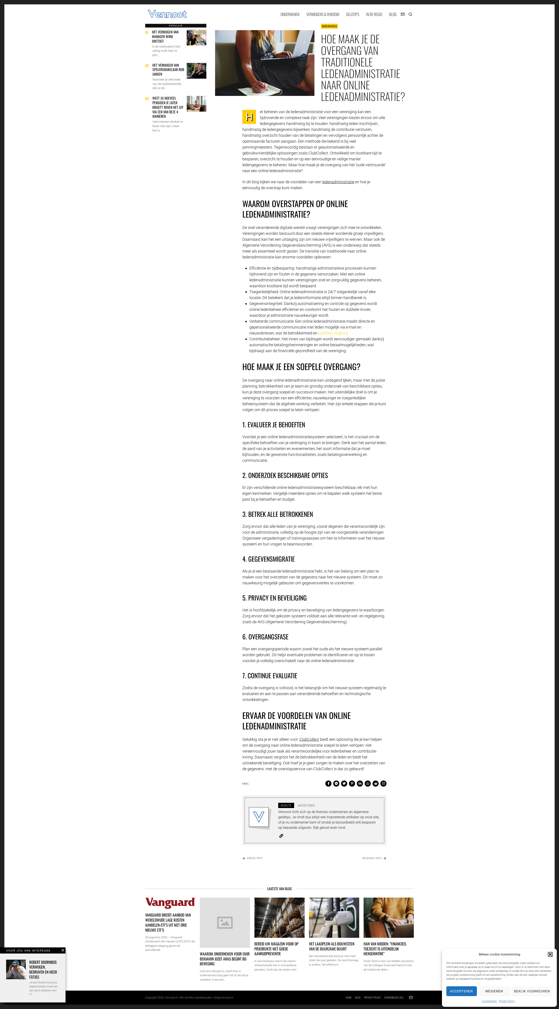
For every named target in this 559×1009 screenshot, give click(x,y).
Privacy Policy (507, 1001)
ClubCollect (309, 739)
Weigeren (494, 991)
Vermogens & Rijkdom (322, 14)
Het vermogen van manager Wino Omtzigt (165, 36)
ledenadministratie (338, 182)
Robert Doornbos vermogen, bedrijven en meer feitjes (43, 969)
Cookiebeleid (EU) (394, 997)
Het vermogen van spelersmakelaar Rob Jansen (168, 69)
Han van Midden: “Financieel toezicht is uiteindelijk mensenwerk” (385, 949)
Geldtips (352, 14)
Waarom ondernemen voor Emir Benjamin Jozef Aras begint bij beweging (225, 959)
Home (349, 997)
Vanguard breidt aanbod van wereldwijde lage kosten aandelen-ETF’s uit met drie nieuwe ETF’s (168, 922)
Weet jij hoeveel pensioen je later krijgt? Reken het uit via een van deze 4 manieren (167, 107)
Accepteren (461, 991)
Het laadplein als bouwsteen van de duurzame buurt (331, 946)
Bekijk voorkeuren (532, 991)
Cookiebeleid (489, 1001)
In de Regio (374, 14)
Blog (393, 14)
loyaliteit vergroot (333, 333)
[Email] (403, 14)
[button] (550, 954)
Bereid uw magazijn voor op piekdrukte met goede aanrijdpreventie (276, 949)
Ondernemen (290, 14)
